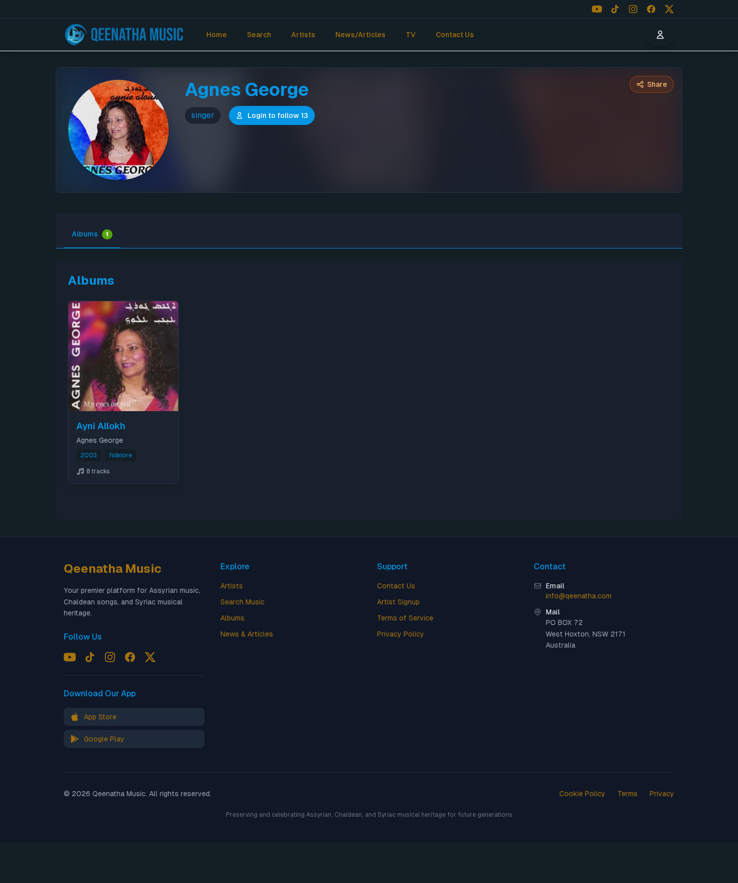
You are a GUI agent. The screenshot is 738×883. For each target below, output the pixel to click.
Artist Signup (398, 602)
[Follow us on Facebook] (651, 9)
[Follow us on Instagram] (633, 9)
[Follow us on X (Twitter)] (669, 9)
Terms (628, 794)
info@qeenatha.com (578, 596)
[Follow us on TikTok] (615, 9)
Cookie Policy (582, 794)
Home (216, 35)
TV (411, 35)
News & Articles (246, 634)
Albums (90, 234)
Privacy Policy (400, 634)
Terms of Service (405, 618)
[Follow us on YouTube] (597, 9)
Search (259, 35)
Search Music (242, 602)
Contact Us (455, 35)
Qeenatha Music (113, 568)
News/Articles (360, 35)
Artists (303, 35)
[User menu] (660, 35)
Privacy (662, 794)
